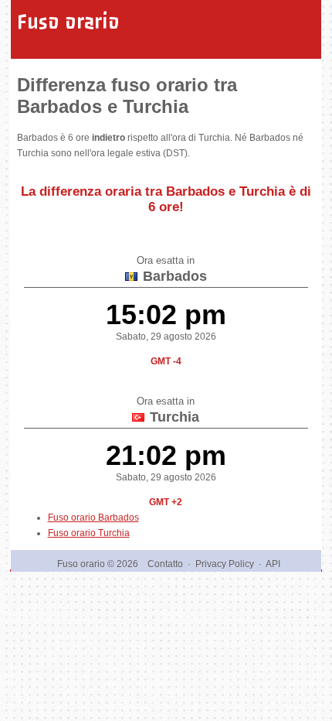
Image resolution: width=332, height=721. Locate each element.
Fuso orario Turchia (89, 533)
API (273, 564)
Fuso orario (68, 22)
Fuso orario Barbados (93, 517)
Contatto (165, 564)
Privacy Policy (224, 564)
